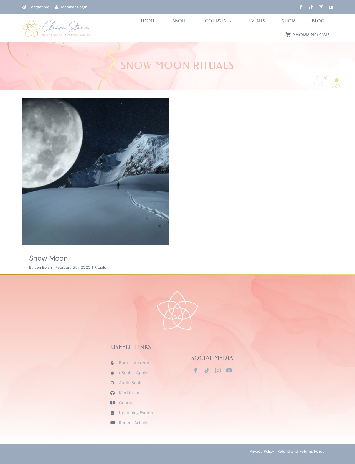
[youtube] (331, 7)
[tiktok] (311, 7)
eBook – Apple (133, 373)
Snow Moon (48, 258)
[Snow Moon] (96, 171)
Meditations (131, 392)
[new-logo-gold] (56, 21)
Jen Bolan (43, 267)
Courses (127, 402)
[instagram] (321, 7)
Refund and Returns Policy (300, 451)
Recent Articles (134, 422)
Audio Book (130, 383)
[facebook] (301, 7)
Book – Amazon (134, 363)
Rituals (100, 267)
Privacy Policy (262, 451)
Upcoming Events (136, 412)
